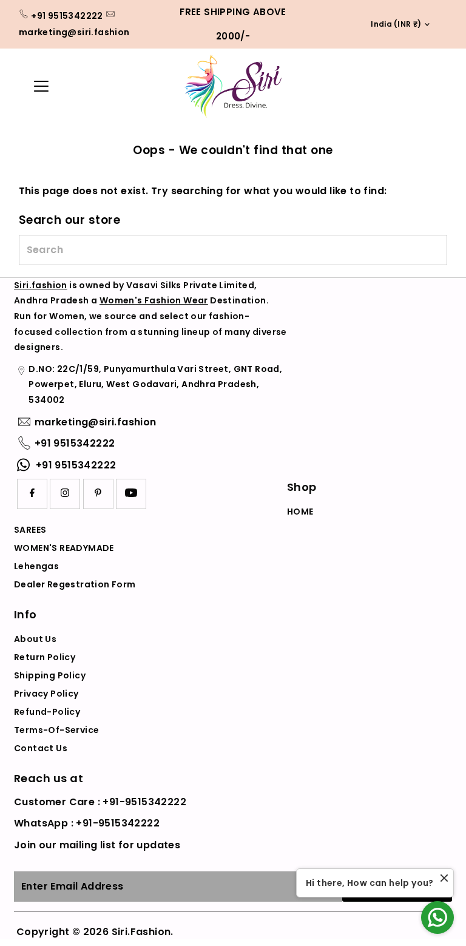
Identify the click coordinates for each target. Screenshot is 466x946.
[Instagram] (65, 493)
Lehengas (36, 566)
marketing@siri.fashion (74, 32)
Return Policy (44, 657)
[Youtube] (131, 493)
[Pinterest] (98, 493)
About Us (35, 639)
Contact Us (40, 748)
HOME (300, 511)
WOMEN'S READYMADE (64, 548)
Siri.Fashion (141, 932)
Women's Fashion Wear (154, 300)
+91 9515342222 (67, 16)
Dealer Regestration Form (75, 584)
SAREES (30, 530)
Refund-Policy (47, 712)
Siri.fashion (40, 285)
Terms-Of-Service (56, 730)
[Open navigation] (58, 86)
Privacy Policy (46, 694)
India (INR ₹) (392, 24)
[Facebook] (32, 493)
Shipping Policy (50, 675)
